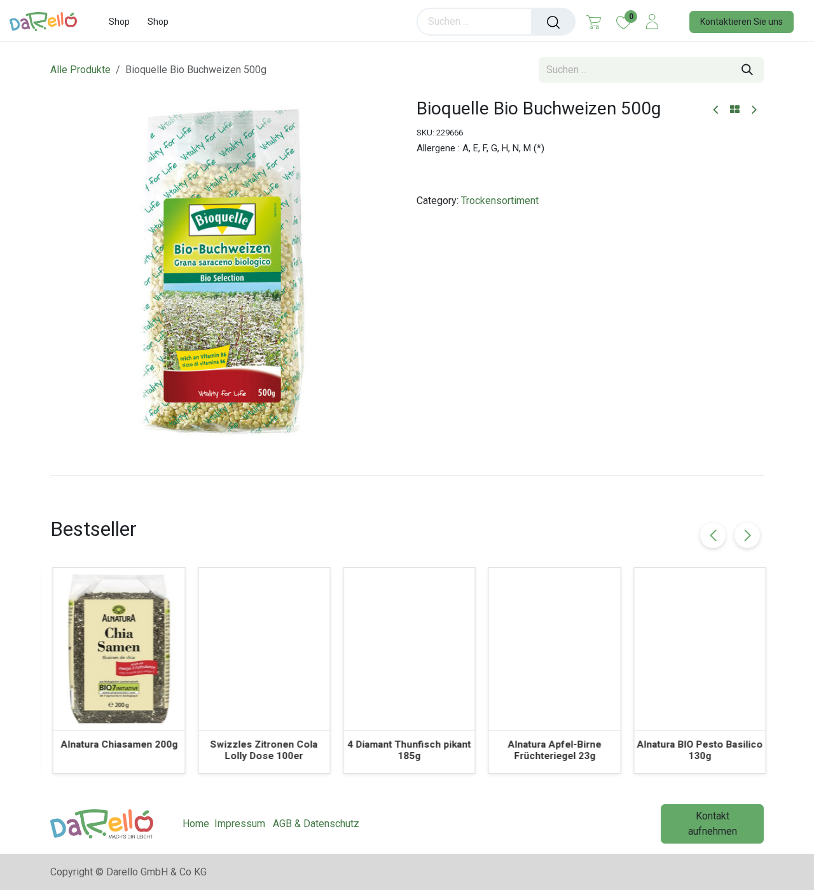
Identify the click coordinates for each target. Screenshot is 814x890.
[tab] (407, 475)
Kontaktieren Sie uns (741, 22)
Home (196, 824)
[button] (747, 535)
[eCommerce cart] (593, 22)
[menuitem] (119, 22)
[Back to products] (734, 110)
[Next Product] (753, 110)
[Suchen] (553, 21)
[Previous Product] (716, 110)
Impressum (239, 824)
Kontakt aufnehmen (712, 823)
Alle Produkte (80, 70)
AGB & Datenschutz (316, 824)
